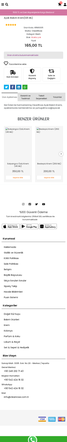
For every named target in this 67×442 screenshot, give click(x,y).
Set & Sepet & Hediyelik (16, 347)
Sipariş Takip (10, 286)
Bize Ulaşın (9, 355)
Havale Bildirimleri (13, 291)
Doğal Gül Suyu (12, 314)
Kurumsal (9, 238)
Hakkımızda (10, 247)
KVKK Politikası (11, 258)
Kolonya (8, 330)
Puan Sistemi (11, 297)
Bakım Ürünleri (11, 319)
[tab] (10, 97)
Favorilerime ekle (17, 64)
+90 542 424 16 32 (14, 379)
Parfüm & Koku (12, 336)
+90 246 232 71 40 (14, 371)
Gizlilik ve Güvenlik (13, 252)
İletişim (8, 269)
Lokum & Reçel (12, 341)
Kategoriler (10, 305)
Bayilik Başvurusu (13, 275)
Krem (7, 325)
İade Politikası (11, 263)
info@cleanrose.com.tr (16, 397)
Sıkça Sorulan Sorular (15, 280)
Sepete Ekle (18, 177)
